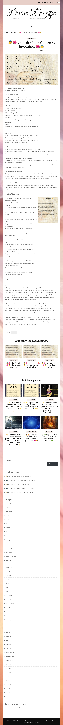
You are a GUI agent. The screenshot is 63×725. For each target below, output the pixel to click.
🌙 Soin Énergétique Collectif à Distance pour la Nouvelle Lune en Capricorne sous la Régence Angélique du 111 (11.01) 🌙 (49, 408)
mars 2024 (8, 688)
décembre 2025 (10, 603)
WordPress (37, 722)
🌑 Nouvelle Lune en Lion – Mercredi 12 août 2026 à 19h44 (21, 480)
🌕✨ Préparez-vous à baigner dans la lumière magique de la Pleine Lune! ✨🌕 (31, 406)
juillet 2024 (8, 672)
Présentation (9, 552)
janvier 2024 (9, 697)
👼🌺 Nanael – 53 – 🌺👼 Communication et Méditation (31, 365)
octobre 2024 (9, 660)
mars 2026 (8, 591)
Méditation (8, 544)
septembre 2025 (10, 616)
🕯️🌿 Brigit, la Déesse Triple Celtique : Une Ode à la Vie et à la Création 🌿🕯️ (49, 438)
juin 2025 (8, 628)
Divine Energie (31, 13)
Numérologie (31, 431)
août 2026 (8, 571)
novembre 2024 (10, 656)
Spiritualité (8, 560)
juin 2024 (8, 676)
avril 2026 (8, 587)
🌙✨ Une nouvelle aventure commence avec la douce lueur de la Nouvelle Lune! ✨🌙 (13, 407)
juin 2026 (8, 579)
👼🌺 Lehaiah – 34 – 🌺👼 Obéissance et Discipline (13, 365)
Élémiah (14, 332)
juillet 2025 (8, 624)
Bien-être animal (10, 519)
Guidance (8, 536)
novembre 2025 (10, 608)
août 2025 (8, 620)
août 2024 (8, 668)
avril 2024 (8, 684)
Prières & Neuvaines (11, 556)
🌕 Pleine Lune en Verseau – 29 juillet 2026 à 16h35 (19, 484)
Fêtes (7, 532)
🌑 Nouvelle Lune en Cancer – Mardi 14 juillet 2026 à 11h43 (21, 488)
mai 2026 (8, 583)
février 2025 (9, 644)
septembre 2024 (10, 664)
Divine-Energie (26, 50)
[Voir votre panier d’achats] (58, 2)
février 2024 (9, 692)
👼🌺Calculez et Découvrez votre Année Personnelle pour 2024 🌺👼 (31, 438)
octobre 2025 (9, 612)
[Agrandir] (56, 199)
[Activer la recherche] (55, 2)
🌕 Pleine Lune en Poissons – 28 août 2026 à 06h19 (19, 476)
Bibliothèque (9, 511)
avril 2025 (8, 636)
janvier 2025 (9, 648)
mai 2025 (8, 632)
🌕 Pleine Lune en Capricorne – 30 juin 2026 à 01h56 (19, 492)
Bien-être (8, 515)
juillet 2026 (8, 575)
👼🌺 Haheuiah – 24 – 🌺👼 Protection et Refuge (49, 365)
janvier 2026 (9, 599)
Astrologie (8, 507)
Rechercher (7, 460)
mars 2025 (8, 640)
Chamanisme (9, 523)
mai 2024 (8, 680)
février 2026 (9, 595)
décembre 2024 (10, 652)
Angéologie (31, 38)
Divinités (49, 431)
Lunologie (13, 399)
